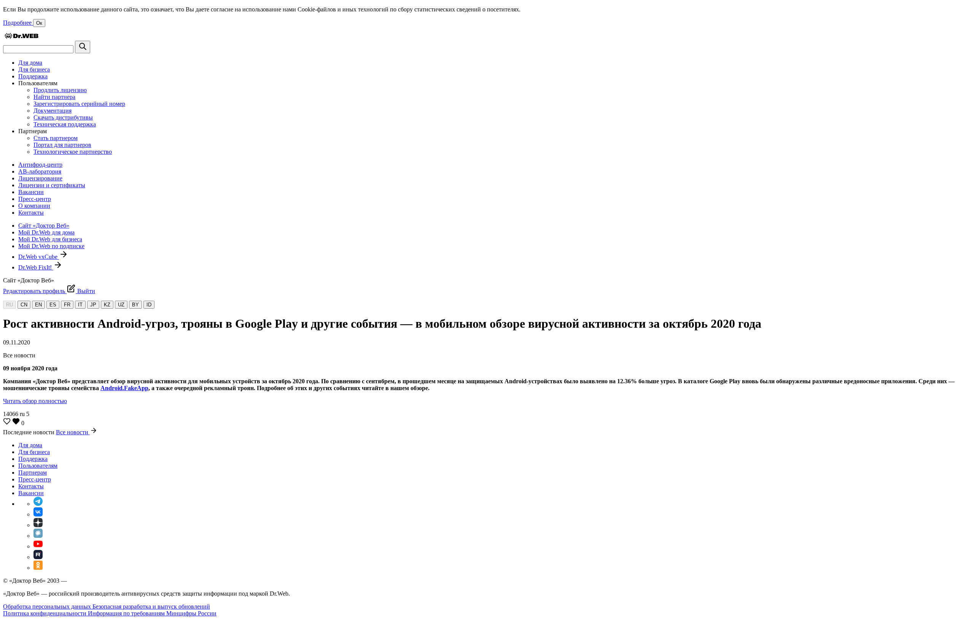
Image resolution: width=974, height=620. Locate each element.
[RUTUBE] (38, 557)
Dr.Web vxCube (38, 256)
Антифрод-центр (40, 164)
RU (9, 305)
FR (67, 305)
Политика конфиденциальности (45, 613)
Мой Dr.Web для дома (46, 232)
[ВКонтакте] (38, 514)
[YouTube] (38, 546)
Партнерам (32, 472)
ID (148, 305)
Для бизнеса (34, 69)
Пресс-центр (34, 199)
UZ (121, 305)
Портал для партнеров (62, 145)
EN (38, 305)
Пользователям (37, 465)
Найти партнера (54, 97)
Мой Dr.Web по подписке (51, 246)
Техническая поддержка (64, 124)
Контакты (31, 212)
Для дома (30, 62)
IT (80, 305)
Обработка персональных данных (47, 606)
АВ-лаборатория (39, 171)
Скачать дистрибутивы (63, 117)
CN (24, 305)
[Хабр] (38, 535)
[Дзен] (38, 525)
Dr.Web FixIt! (35, 267)
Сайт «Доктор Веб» (43, 225)
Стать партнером (55, 138)
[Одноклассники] (38, 567)
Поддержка (33, 76)
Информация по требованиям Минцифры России (152, 613)
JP (93, 305)
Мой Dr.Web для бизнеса (50, 239)
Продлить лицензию (60, 90)
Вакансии (31, 192)
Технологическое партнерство (72, 151)
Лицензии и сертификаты (51, 185)
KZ (107, 305)
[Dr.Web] (21, 37)
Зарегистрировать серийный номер (79, 103)
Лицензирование (40, 178)
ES (52, 305)
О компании (34, 205)
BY (135, 305)
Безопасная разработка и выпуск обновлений (151, 606)
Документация (52, 110)
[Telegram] (38, 503)
